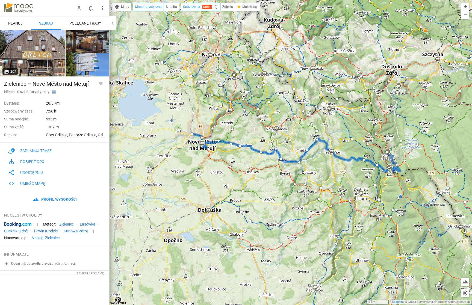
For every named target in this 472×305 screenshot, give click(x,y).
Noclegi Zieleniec (46, 238)
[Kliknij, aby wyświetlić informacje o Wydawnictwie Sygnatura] (118, 300)
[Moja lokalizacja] (465, 293)
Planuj (15, 23)
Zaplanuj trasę (36, 151)
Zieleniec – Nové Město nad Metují (46, 84)
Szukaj (46, 23)
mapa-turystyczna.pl (18, 8)
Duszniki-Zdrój (16, 231)
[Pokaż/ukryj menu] (102, 8)
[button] (185, 1)
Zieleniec (66, 224)
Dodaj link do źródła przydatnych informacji (43, 263)
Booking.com (17, 224)
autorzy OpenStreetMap (454, 302)
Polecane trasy (85, 23)
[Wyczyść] (102, 36)
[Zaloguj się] (79, 8)
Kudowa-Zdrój (76, 231)
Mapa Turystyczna (420, 302)
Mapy (124, 7)
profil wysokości (58, 199)
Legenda (398, 302)
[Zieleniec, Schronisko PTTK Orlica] (33, 53)
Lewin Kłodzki (46, 231)
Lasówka (87, 224)
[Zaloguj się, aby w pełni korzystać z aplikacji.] (100, 83)
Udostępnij (31, 172)
